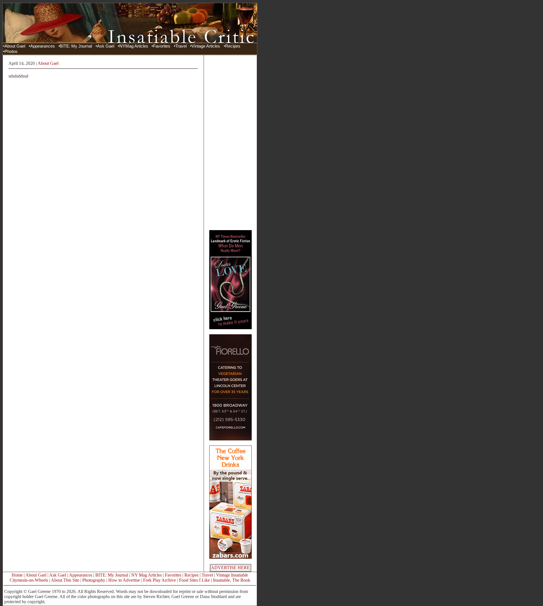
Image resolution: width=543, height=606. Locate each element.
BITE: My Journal (76, 46)
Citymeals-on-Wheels (29, 580)
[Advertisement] (230, 142)
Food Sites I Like (194, 580)
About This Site (65, 580)
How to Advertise (124, 580)
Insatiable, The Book (231, 580)
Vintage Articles (205, 46)
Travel (181, 46)
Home (17, 575)
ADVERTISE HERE (230, 567)
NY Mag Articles (146, 575)
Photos (11, 51)
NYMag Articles (133, 46)
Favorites (161, 46)
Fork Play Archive (159, 580)
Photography (93, 580)
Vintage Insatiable (232, 575)
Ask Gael (105, 46)
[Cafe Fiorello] (230, 438)
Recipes (232, 46)
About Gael (15, 46)
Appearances (42, 46)
